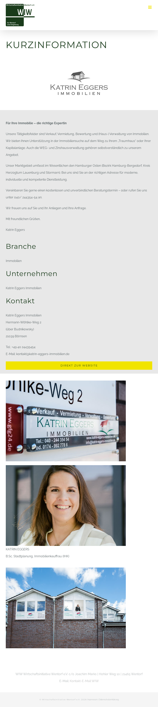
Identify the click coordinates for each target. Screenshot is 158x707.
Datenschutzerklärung (109, 700)
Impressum (92, 700)
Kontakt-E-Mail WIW (84, 681)
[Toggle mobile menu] (150, 7)
